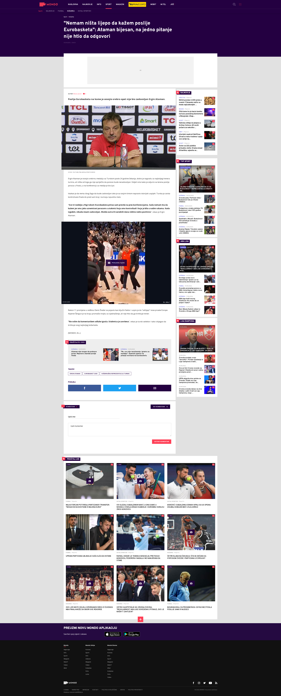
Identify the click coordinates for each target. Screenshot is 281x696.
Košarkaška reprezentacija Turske (116, 374)
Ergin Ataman (75, 374)
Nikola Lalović (77, 94)
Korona (88, 650)
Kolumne (88, 668)
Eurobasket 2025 (90, 374)
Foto (87, 671)
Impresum (86, 690)
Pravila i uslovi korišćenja (73, 692)
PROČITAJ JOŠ (73, 459)
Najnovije (67, 650)
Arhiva (122, 690)
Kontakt (95, 690)
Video (66, 665)
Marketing (75, 690)
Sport (65, 17)
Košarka (71, 17)
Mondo (66, 645)
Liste (87, 674)
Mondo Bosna (112, 645)
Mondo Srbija (90, 645)
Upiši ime (71, 417)
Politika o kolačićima (109, 690)
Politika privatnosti (135, 690)
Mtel (65, 668)
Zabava (88, 659)
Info (65, 653)
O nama (66, 690)
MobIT (66, 662)
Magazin (66, 659)
